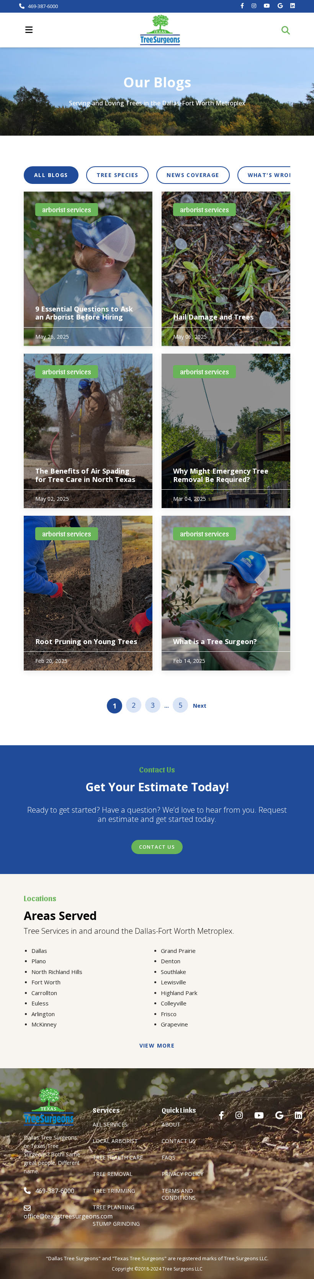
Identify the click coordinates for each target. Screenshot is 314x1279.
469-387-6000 (42, 6)
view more (157, 1045)
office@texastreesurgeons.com (68, 1216)
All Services (110, 1124)
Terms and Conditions (179, 1194)
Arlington (43, 1014)
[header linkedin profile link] (292, 5)
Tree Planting (113, 1207)
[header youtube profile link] (267, 5)
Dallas (39, 950)
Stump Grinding (116, 1223)
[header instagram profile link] (254, 5)
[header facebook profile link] (242, 5)
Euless (40, 1003)
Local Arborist (115, 1141)
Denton (170, 961)
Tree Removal (112, 1173)
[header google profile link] (280, 5)
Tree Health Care (118, 1157)
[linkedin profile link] (298, 1115)
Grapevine (174, 1024)
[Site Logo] (160, 30)
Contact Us (157, 846)
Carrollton (44, 993)
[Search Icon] (288, 30)
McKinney (44, 1024)
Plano (38, 961)
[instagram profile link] (239, 1115)
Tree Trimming (114, 1190)
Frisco (169, 1014)
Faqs (168, 1157)
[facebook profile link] (221, 1115)
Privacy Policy (182, 1173)
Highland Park (179, 993)
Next (199, 705)
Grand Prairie (178, 950)
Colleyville (173, 1003)
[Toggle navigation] (28, 29)
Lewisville (173, 982)
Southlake (173, 972)
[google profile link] (279, 1115)
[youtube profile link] (259, 1115)
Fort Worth (46, 982)
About (171, 1124)
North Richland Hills (56, 972)
